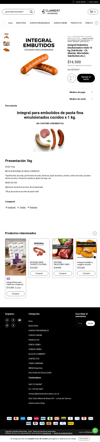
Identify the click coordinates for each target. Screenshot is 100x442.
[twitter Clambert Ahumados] (13, 325)
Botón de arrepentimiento (63, 433)
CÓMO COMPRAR (36, 363)
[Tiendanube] (87, 433)
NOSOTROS (21, 23)
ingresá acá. (46, 433)
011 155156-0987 (36, 389)
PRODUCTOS (76, 23)
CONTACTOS (34, 359)
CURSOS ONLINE (60, 23)
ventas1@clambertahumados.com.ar (44, 394)
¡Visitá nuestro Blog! (37, 403)
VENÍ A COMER (91, 23)
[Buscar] (31, 11)
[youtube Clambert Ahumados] (19, 320)
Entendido (84, 439)
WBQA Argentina (35, 368)
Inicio (10, 23)
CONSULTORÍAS (35, 349)
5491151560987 (35, 384)
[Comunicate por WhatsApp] (95, 431)
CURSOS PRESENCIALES (40, 23)
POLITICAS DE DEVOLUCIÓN (40, 373)
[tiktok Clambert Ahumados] (7, 325)
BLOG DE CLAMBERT (37, 354)
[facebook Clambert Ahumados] (13, 320)
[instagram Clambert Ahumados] (7, 320)
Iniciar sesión (81, 2)
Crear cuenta (93, 2)
